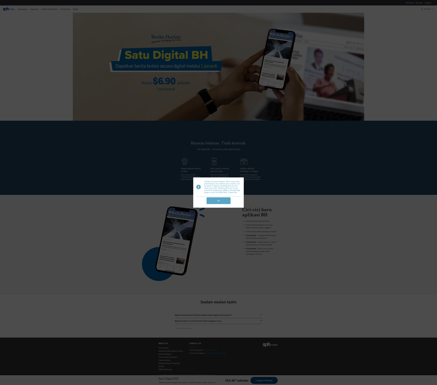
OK (218, 200)
